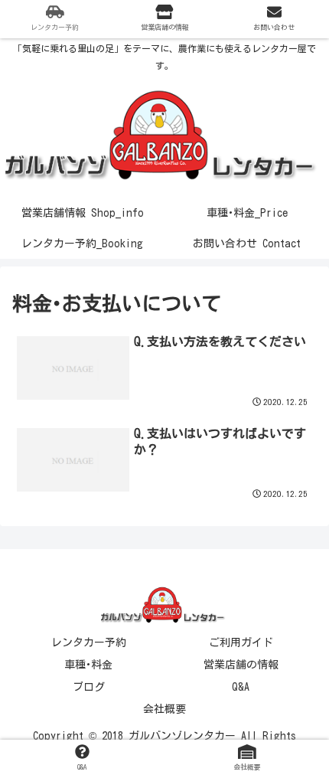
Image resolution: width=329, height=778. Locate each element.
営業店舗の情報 (241, 664)
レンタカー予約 (88, 642)
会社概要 (164, 709)
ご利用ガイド (241, 642)
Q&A (240, 687)
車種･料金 (88, 664)
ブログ (89, 687)
